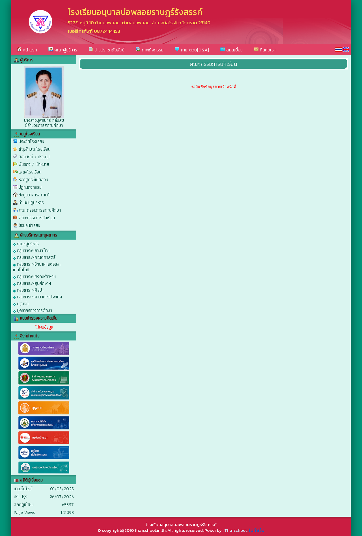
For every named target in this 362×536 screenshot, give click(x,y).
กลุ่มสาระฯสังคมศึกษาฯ (36, 276)
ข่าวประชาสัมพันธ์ (108, 50)
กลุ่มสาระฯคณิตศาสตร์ (35, 257)
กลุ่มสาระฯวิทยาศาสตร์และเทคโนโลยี (37, 267)
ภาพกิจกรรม (151, 50)
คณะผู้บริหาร (65, 50)
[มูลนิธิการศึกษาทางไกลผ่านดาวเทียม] (44, 369)
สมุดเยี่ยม (234, 50)
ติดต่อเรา (266, 50)
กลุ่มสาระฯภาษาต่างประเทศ (39, 296)
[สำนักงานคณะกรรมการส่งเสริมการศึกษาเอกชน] (44, 384)
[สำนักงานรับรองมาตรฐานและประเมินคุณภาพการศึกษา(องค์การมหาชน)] (44, 399)
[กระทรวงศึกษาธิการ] (44, 354)
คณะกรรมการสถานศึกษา (40, 210)
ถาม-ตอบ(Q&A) (194, 50)
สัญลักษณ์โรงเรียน (34, 149)
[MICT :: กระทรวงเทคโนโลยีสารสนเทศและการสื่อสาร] (44, 429)
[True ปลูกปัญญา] (44, 444)
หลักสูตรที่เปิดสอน (33, 179)
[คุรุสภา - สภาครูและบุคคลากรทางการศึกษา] (44, 414)
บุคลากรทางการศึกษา (34, 310)
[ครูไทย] (44, 459)
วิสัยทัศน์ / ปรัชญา (34, 156)
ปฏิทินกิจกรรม (30, 187)
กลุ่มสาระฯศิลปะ (30, 290)
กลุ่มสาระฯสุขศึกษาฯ (33, 283)
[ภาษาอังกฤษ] (346, 49)
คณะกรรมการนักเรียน (37, 217)
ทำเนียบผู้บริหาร (31, 202)
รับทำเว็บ (256, 530)
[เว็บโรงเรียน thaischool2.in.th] (44, 474)
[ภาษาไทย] (338, 49)
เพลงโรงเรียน (30, 171)
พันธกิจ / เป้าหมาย (34, 164)
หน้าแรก (29, 50)
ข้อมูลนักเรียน (29, 225)
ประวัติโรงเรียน (31, 141)
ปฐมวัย (22, 303)
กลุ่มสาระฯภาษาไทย (32, 250)
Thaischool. (235, 530)
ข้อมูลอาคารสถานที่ (34, 194)
